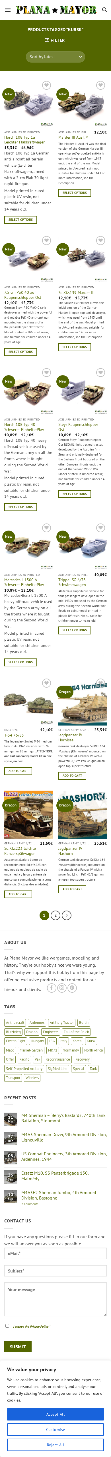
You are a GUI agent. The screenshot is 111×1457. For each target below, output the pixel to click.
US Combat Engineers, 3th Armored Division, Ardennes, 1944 (64, 1156)
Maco (10, 1050)
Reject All (55, 1444)
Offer (10, 1059)
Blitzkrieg (13, 1031)
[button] (7, 10)
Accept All (55, 1414)
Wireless (32, 1077)
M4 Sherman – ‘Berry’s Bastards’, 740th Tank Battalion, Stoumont (63, 1118)
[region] (55, 1408)
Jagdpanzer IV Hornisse (70, 738)
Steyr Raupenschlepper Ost (78, 427)
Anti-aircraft (15, 1022)
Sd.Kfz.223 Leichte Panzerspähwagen (20, 851)
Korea (77, 1040)
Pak (37, 1059)
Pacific (24, 1059)
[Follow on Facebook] (51, 988)
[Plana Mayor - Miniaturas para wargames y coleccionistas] (56, 10)
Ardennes (37, 1022)
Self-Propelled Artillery (24, 1068)
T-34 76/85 (14, 735)
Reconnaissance (58, 1059)
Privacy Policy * (40, 1327)
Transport (13, 1077)
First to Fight (15, 1040)
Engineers (50, 1031)
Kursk (91, 1040)
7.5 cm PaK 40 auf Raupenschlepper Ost (22, 295)
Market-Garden (31, 1050)
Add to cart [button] (18, 771)
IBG (52, 1040)
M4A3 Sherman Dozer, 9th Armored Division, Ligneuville (64, 1137)
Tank (93, 1068)
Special (78, 1068)
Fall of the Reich (76, 1031)
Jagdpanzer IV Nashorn (70, 851)
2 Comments (36, 1204)
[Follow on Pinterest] (72, 988)
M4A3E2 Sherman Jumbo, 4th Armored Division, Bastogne (58, 1195)
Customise (55, 1429)
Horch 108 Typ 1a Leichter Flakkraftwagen (25, 140)
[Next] (66, 915)
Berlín (84, 1022)
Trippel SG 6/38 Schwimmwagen (72, 582)
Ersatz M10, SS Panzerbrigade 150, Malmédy (55, 1175)
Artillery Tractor (62, 1022)
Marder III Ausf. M (73, 137)
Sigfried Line (57, 1068)
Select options (21, 220)
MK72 (52, 1050)
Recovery (82, 1059)
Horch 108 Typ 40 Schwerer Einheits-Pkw (24, 427)
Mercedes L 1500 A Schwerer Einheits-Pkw (24, 582)
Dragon (32, 1031)
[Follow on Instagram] (62, 988)
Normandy (71, 1050)
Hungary (37, 1040)
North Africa (93, 1050)
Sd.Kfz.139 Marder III (76, 292)
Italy (63, 1040)
